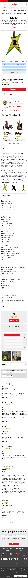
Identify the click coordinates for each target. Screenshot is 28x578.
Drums (22, 10)
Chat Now (19, 106)
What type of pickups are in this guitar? (14, 69)
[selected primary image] (14, 43)
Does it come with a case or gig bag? (14, 67)
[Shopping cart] (26, 4)
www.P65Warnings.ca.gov (10, 302)
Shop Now (14, 27)
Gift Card (2, 555)
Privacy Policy (13, 569)
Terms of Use (19, 572)
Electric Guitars (12, 13)
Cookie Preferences (5, 573)
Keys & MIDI (17, 10)
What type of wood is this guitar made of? (14, 64)
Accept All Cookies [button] (20, 576)
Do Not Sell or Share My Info (11, 565)
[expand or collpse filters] (25, 364)
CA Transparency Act (5, 565)
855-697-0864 (11, 106)
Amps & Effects (9, 10)
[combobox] (7, 376)
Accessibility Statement (22, 563)
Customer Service (10, 555)
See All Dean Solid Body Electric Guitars (12, 110)
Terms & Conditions (10, 563)
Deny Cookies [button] (7, 576)
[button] (14, 149)
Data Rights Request (18, 565)
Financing (17, 555)
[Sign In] (22, 4)
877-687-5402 (20, 548)
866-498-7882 (7, 548)
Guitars (3, 10)
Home (2, 13)
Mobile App (25, 555)
